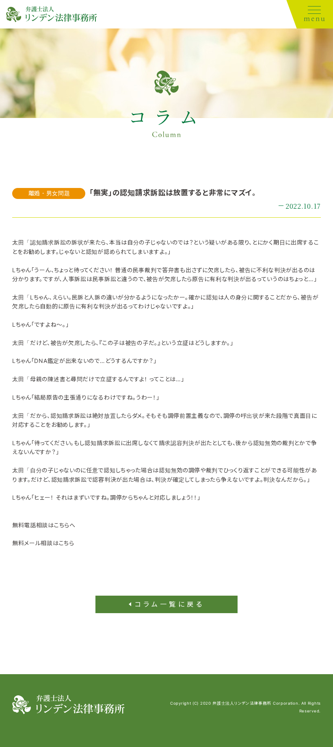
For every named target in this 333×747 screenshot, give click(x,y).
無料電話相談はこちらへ (44, 525)
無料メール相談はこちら (43, 543)
